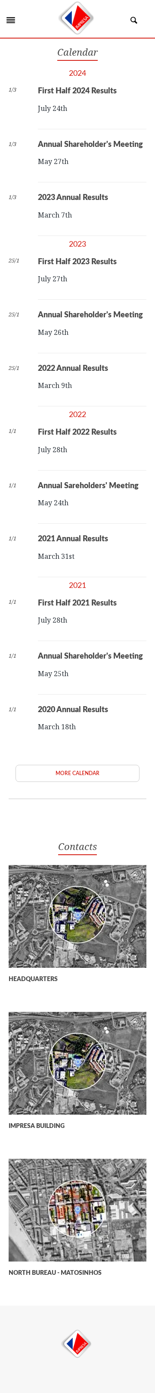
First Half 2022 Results (77, 432)
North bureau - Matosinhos (55, 1273)
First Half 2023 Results (77, 262)
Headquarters (33, 979)
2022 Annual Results (73, 369)
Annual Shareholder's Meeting (90, 145)
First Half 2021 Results (77, 603)
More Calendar (77, 773)
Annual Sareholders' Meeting (88, 486)
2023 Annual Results (73, 198)
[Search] (134, 20)
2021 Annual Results (73, 539)
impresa (77, 1344)
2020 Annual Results (73, 710)
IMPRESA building (37, 1126)
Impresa (77, 18)
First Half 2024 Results (77, 91)
